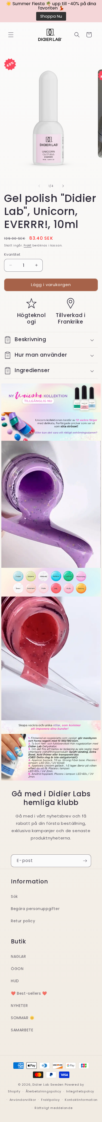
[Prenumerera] (85, 860)
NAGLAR (18, 956)
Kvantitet (12, 254)
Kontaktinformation (81, 1100)
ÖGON (17, 968)
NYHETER (19, 1005)
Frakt (28, 245)
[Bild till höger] (63, 186)
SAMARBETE (22, 1030)
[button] (11, 35)
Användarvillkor (23, 1100)
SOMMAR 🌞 (23, 1017)
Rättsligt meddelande (53, 1108)
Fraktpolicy (50, 1100)
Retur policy (23, 921)
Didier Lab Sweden (48, 1084)
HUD (15, 981)
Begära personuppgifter (35, 908)
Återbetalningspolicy (43, 1091)
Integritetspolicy (80, 1091)
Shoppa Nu (51, 16)
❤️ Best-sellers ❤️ (29, 993)
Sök (14, 896)
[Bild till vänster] (39, 186)
